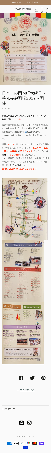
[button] (3, 9)
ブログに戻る (27, 390)
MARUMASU (29, 436)
